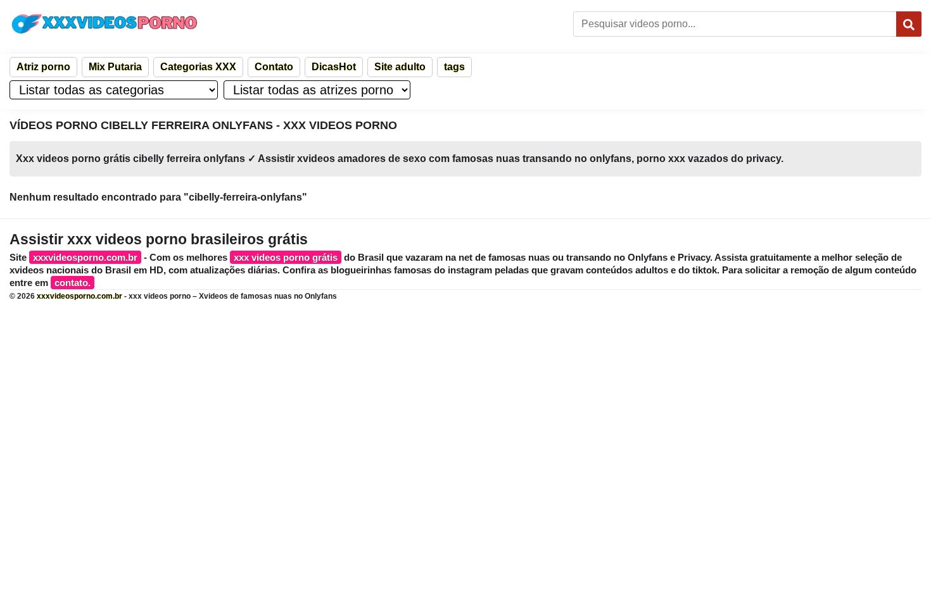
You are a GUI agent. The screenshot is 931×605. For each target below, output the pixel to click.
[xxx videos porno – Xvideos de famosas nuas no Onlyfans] (105, 24)
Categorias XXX (198, 66)
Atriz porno (43, 66)
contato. (72, 282)
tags (454, 66)
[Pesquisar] (909, 24)
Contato (274, 66)
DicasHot (334, 66)
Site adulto (400, 66)
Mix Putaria (115, 66)
